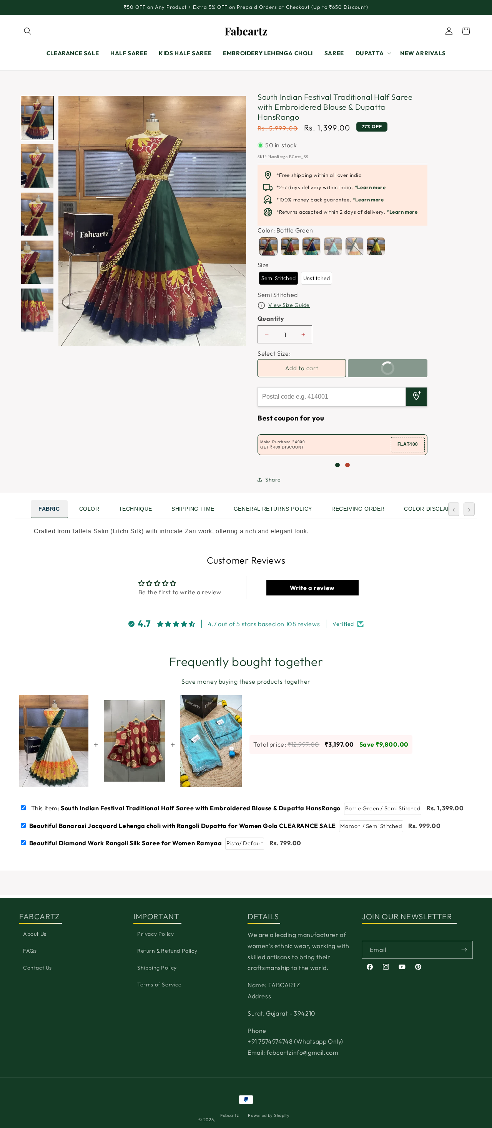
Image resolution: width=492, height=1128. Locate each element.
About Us (35, 933)
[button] (27, 31)
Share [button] (273, 479)
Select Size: (274, 353)
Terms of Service (159, 984)
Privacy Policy (155, 933)
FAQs (30, 950)
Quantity (271, 318)
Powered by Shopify (269, 1115)
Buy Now (401, 365)
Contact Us (37, 967)
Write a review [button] (312, 588)
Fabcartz (229, 1115)
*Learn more (370, 187)
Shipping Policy (157, 967)
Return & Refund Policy (167, 950)
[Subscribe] (463, 950)
